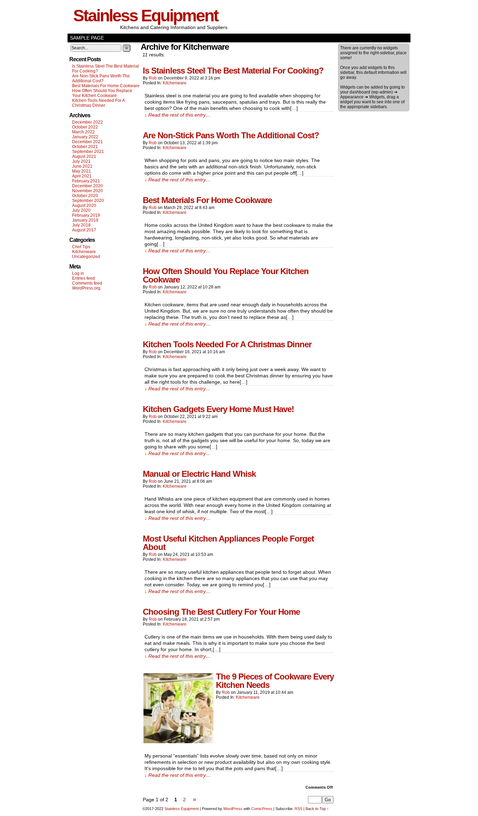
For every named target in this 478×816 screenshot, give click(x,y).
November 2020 (87, 190)
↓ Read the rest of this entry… (178, 115)
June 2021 (82, 166)
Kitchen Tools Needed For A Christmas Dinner (98, 103)
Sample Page (87, 38)
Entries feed (83, 278)
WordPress (232, 809)
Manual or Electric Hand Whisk (199, 474)
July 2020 (81, 210)
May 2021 (81, 171)
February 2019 (86, 215)
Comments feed (87, 283)
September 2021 (88, 151)
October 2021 (85, 146)
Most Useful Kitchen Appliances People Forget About (228, 543)
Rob (153, 78)
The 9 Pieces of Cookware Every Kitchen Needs (275, 681)
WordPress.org (86, 288)
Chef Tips (81, 246)
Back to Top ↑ (317, 809)
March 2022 (83, 132)
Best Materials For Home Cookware (106, 85)
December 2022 (87, 122)
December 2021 (87, 141)
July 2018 (81, 225)
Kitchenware (84, 251)
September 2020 (88, 200)
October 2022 (85, 127)
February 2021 (86, 181)
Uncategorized (86, 256)
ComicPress (261, 809)
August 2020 (84, 205)
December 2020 (87, 185)
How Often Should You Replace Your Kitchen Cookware (102, 93)
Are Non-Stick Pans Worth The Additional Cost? (101, 78)
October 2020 (85, 195)
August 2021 (84, 156)
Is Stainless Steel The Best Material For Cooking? (233, 70)
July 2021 (81, 161)
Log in (78, 273)
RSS (298, 809)
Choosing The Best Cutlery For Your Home (221, 611)
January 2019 (85, 220)
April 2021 (82, 176)
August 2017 (84, 230)
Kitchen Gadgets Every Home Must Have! (218, 409)
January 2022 (85, 136)
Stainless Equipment (145, 15)
